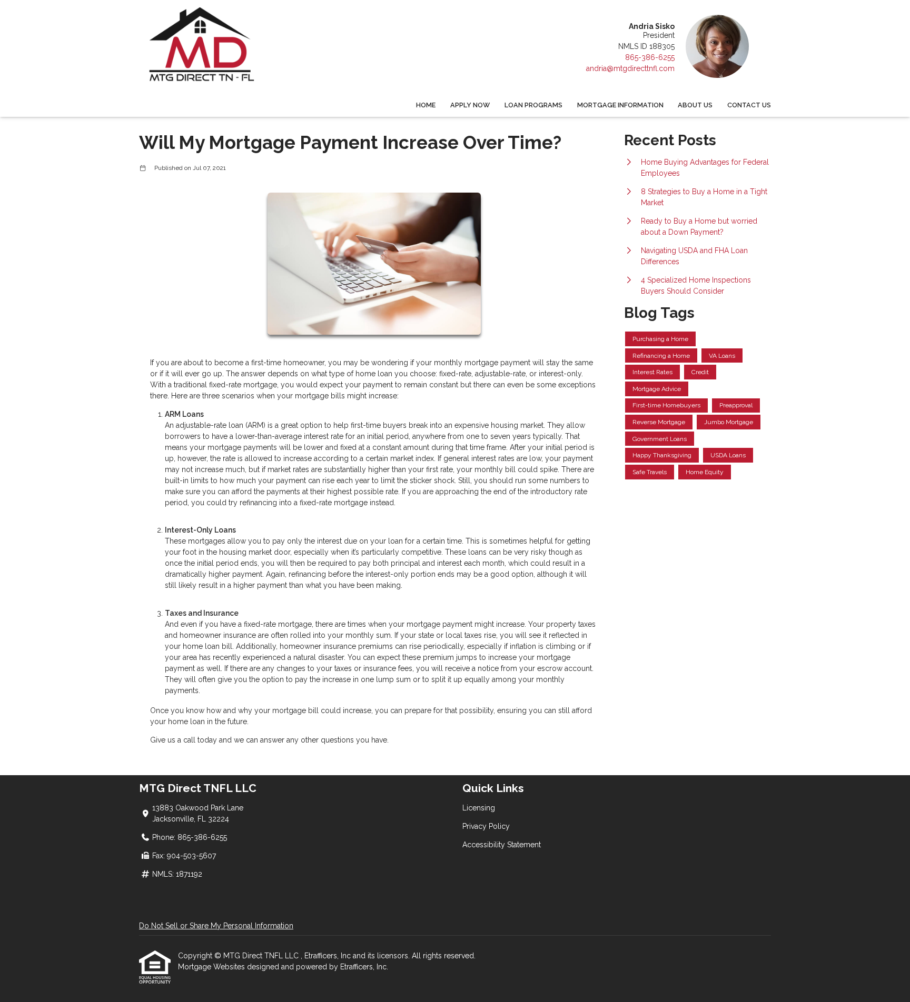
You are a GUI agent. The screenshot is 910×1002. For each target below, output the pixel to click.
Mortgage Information (620, 105)
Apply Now (470, 105)
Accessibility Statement (501, 844)
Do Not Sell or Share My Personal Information (216, 925)
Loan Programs (533, 105)
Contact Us (749, 105)
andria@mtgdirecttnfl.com (630, 68)
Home (426, 105)
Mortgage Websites (212, 967)
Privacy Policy (486, 826)
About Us (695, 105)
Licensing (478, 808)
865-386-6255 (650, 57)
